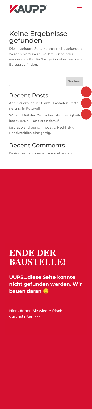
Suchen (74, 81)
